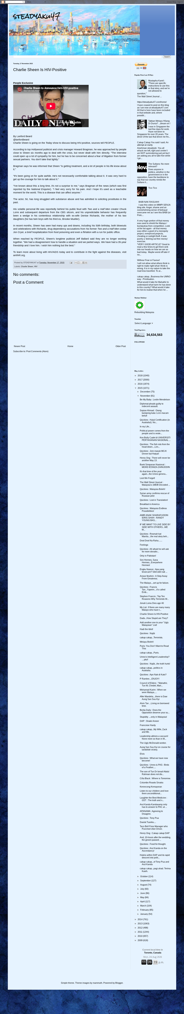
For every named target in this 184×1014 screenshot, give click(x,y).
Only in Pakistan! (148, 556)
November (145, 396)
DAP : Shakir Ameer (149, 721)
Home (70, 346)
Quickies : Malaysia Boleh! (152, 489)
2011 (140, 932)
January (144, 914)
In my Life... (145, 426)
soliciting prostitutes (108, 199)
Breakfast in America (149, 504)
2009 (140, 940)
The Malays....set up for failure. (154, 583)
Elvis (142, 754)
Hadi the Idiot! (146, 629)
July (142, 889)
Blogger (119, 983)
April (142, 901)
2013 (140, 923)
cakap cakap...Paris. (149, 653)
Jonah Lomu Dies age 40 (152, 603)
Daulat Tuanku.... (148, 822)
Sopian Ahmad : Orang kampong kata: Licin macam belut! (154, 413)
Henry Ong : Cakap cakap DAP (155, 833)
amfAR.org (19, 255)
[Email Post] (71, 262)
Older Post (121, 346)
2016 (140, 384)
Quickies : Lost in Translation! (154, 500)
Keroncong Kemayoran (151, 787)
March (143, 906)
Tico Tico (152, 188)
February (144, 910)
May (142, 897)
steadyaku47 (36, 16)
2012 (140, 928)
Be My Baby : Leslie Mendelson (155, 399)
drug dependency (57, 228)
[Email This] (75, 262)
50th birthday (103, 225)
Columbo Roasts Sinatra (151, 782)
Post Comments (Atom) (37, 351)
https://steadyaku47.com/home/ (152, 102)
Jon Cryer (18, 232)
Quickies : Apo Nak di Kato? (153, 674)
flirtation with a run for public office (101, 232)
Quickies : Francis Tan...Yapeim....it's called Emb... (152, 589)
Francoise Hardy (148, 725)
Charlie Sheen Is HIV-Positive (154, 614)
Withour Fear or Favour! (148, 260)
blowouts (121, 225)
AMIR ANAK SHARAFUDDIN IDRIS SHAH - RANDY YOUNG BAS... (154, 517)
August (143, 885)
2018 (140, 375)
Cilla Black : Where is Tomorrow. (155, 778)
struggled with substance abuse (57, 199)
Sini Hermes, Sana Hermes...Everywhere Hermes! (151, 562)
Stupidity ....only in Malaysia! (153, 717)
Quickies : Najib (147, 633)
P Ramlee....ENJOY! (149, 679)
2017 (140, 380)
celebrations (24, 228)
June (142, 893)
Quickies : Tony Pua (149, 818)
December (145, 392)
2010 (140, 936)
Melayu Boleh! (147, 642)
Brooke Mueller (70, 219)
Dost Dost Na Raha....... (151, 540)
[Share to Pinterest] (86, 262)
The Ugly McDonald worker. (153, 743)
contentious (45, 215)
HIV (35, 266)
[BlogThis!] (78, 262)
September (145, 880)
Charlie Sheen (21, 143)
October (144, 876)
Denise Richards (90, 215)
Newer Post (19, 346)
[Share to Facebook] (83, 262)
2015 (140, 388)
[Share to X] (81, 262)
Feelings (144, 545)
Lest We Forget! (147, 478)
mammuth (97, 983)
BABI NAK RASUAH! (149, 202)
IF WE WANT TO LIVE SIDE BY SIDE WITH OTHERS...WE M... (155, 527)
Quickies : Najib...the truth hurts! (155, 664)
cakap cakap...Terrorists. (151, 637)
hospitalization (40, 232)
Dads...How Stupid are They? (154, 618)
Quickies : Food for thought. (153, 844)
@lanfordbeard (21, 139)
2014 (140, 919)
